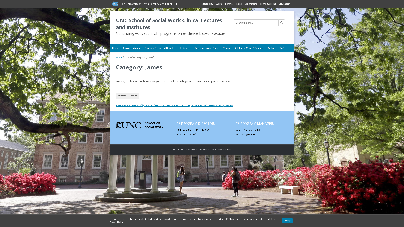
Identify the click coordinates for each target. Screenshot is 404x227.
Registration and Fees (206, 48)
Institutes (185, 48)
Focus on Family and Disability (159, 48)
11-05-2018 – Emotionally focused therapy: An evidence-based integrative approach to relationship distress (174, 105)
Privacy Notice (116, 222)
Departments (251, 3)
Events (219, 3)
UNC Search (284, 3)
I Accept (287, 221)
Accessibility (207, 3)
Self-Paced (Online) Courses (249, 48)
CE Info (226, 48)
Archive (271, 48)
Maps (239, 3)
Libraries (229, 3)
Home (115, 48)
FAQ (282, 48)
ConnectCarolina (268, 3)
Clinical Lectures (131, 48)
